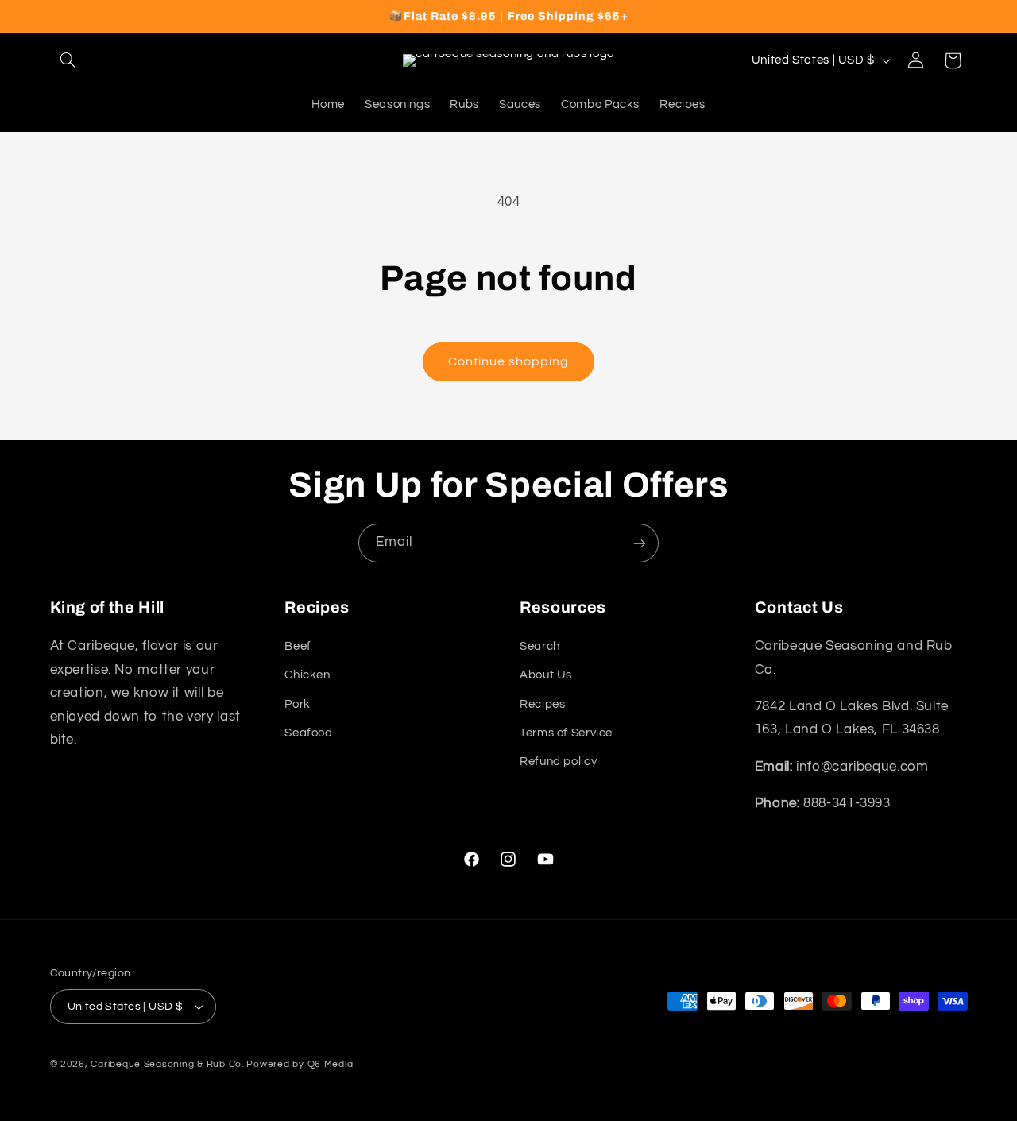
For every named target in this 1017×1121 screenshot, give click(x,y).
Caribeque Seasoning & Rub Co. (167, 1064)
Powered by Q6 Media (299, 1064)
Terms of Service (566, 733)
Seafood (308, 733)
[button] (68, 60)
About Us (546, 675)
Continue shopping (509, 361)
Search (540, 646)
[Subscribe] (639, 543)
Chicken (307, 675)
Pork (297, 704)
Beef (297, 646)
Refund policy (558, 761)
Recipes (542, 704)
